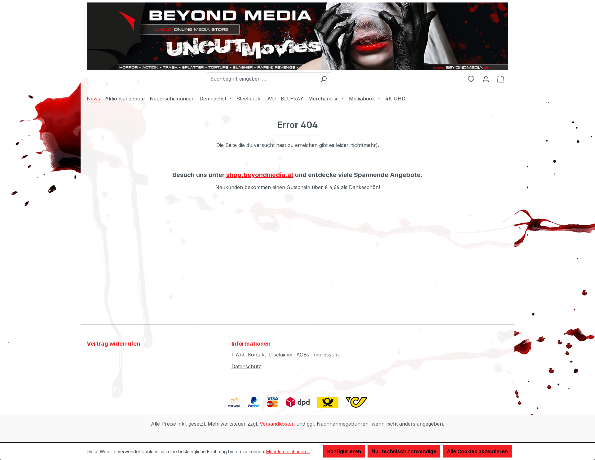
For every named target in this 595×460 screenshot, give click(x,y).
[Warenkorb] (500, 79)
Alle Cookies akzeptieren (477, 451)
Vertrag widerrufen (113, 343)
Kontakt (257, 355)
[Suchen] (323, 79)
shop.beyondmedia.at (259, 175)
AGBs (302, 355)
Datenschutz (246, 366)
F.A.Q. (238, 355)
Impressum (325, 355)
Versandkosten (277, 424)
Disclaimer (281, 355)
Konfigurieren (344, 451)
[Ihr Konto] (485, 79)
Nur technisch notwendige (404, 451)
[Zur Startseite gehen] (297, 36)
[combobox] (262, 79)
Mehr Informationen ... (288, 451)
